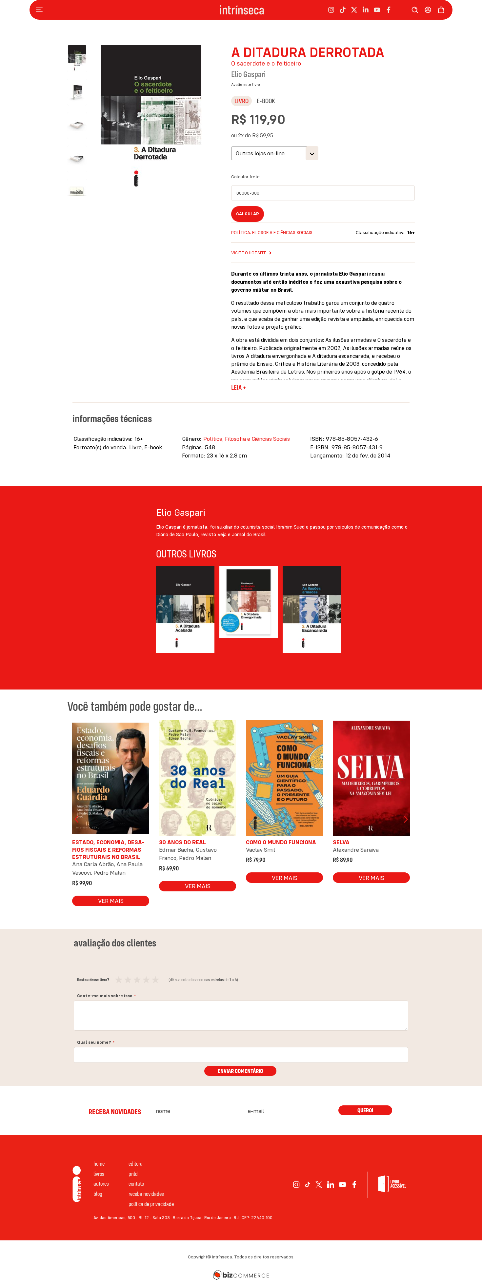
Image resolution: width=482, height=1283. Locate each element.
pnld (133, 1173)
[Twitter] (318, 1184)
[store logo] (242, 10)
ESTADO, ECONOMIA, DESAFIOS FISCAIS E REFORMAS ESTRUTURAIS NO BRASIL (108, 849)
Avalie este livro (245, 84)
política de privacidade (151, 1204)
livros (98, 1173)
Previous (77, 819)
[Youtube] (342, 1184)
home (99, 1163)
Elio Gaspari (248, 74)
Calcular (247, 214)
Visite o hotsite (248, 253)
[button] (80, 89)
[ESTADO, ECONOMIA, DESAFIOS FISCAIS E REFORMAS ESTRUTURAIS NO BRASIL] (110, 779)
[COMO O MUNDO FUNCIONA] (284, 779)
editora (136, 1163)
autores (101, 1183)
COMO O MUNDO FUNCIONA (281, 842)
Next (405, 819)
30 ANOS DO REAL (182, 842)
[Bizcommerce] (241, 1275)
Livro (241, 101)
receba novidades (146, 1193)
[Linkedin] (330, 1184)
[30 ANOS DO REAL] (197, 779)
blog (97, 1193)
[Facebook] (354, 1184)
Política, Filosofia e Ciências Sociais (271, 232)
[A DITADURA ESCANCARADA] (312, 610)
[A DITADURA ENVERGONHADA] (248, 610)
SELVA (341, 842)
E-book (266, 101)
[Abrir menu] (41, 9)
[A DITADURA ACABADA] (185, 610)
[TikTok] (308, 1184)
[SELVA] (371, 779)
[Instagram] (296, 1184)
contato (136, 1183)
